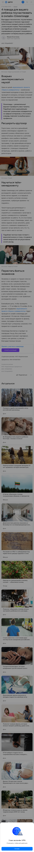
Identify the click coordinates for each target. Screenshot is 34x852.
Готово (17, 849)
